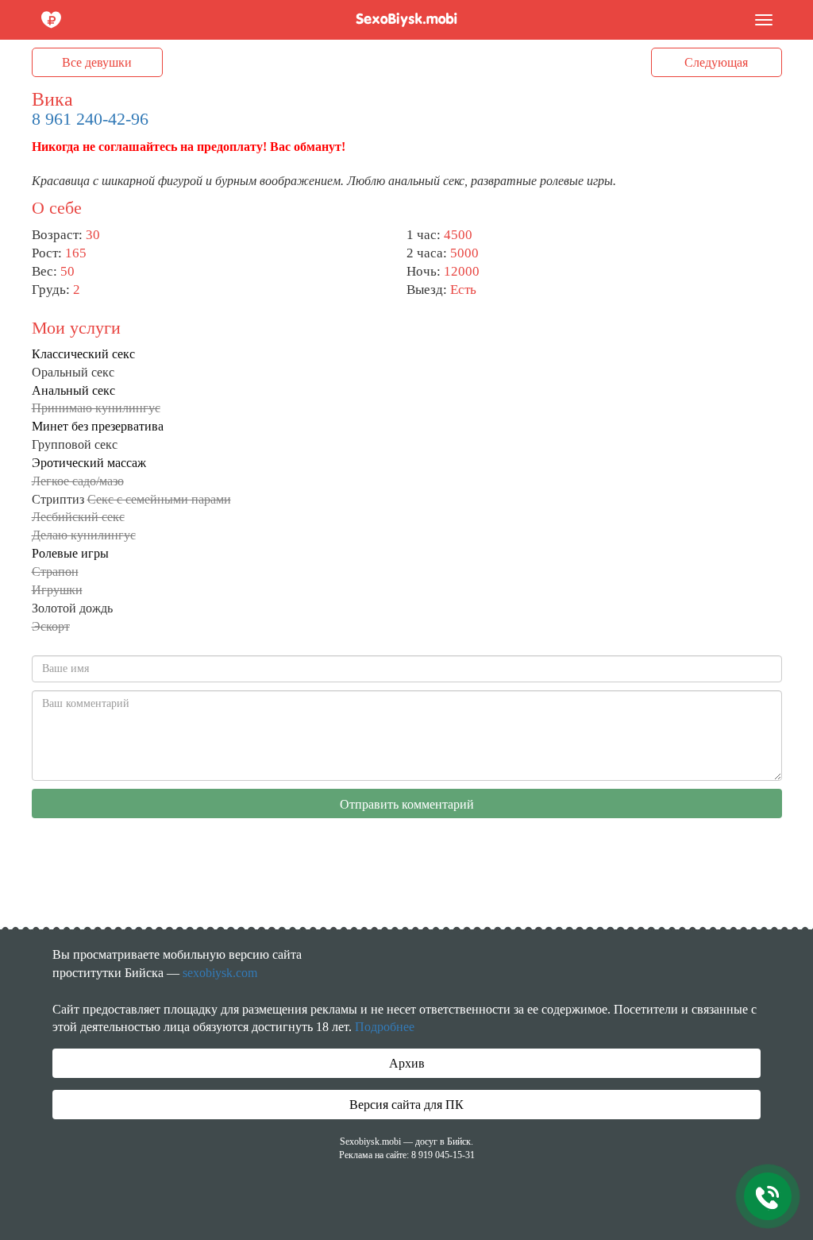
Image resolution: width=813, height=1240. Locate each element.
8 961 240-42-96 (90, 119)
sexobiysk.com (220, 972)
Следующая (716, 62)
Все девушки (97, 62)
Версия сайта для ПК (406, 1104)
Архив (407, 1063)
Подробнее (384, 1026)
